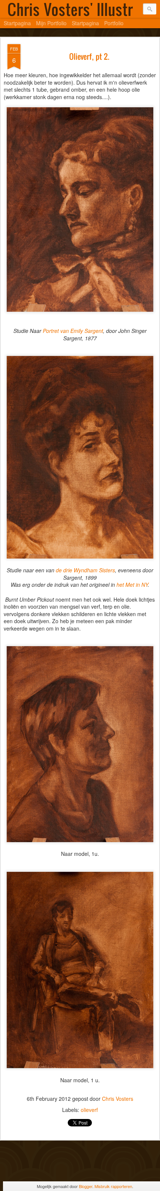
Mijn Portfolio (51, 23)
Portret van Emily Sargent (73, 330)
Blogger (85, 1186)
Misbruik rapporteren (113, 1186)
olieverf (89, 1109)
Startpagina (17, 23)
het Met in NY (132, 584)
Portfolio (114, 23)
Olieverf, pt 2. (89, 56)
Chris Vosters (117, 1098)
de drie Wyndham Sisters (84, 570)
